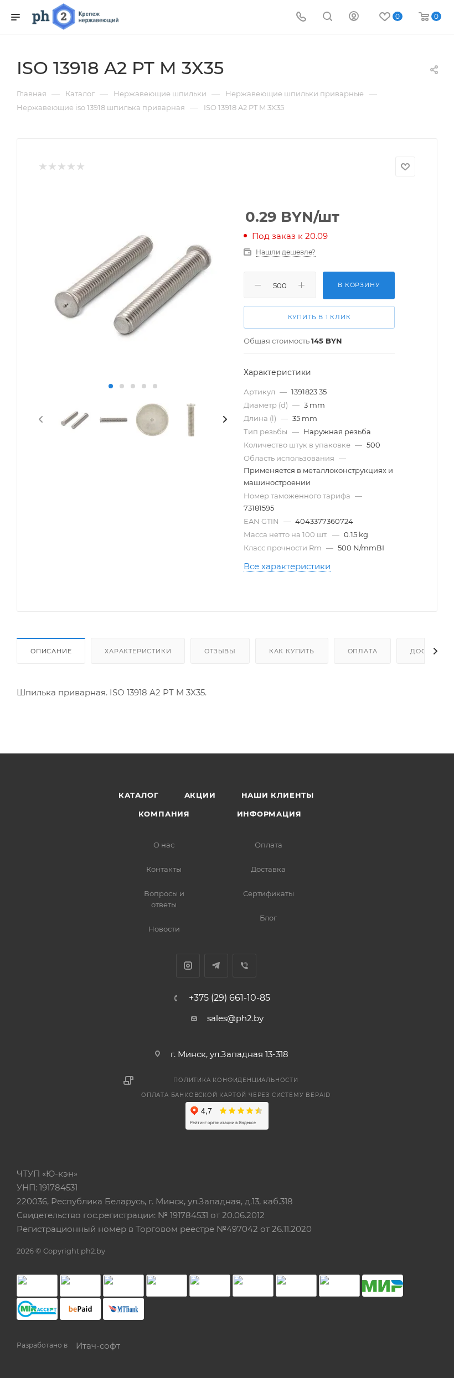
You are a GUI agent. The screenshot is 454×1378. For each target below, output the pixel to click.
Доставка (268, 869)
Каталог (138, 795)
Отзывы (220, 651)
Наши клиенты (277, 795)
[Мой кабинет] (354, 17)
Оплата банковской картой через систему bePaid (236, 1095)
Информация (269, 813)
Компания (164, 813)
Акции (200, 795)
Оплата (363, 651)
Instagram (188, 965)
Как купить (291, 651)
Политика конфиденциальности (235, 1080)
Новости (164, 928)
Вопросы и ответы (164, 899)
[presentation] (40, 420)
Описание (50, 651)
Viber (244, 965)
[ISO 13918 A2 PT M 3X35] (133, 284)
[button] (110, 386)
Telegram (216, 965)
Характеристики (138, 651)
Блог (268, 917)
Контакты (164, 869)
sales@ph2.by (235, 1018)
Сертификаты (268, 893)
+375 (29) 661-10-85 (229, 998)
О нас (163, 844)
